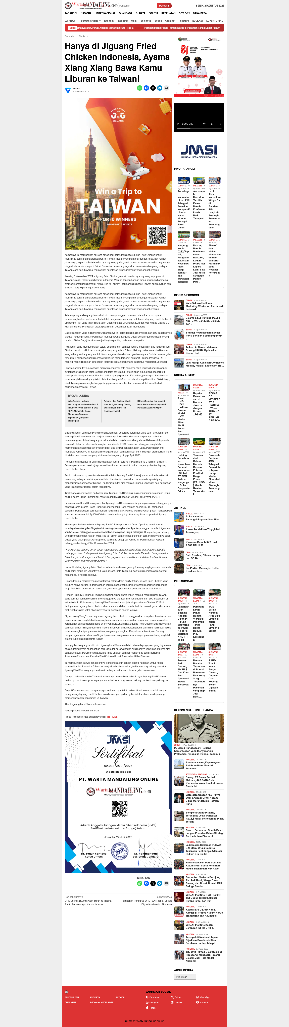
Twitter (178, 997)
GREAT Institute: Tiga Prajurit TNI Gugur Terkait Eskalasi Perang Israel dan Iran (203, 898)
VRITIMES (112, 717)
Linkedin (178, 1002)
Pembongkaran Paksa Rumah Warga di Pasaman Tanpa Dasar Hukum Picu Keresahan (148, 27)
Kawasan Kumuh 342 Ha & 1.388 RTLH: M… (201, 544)
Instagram (154, 1002)
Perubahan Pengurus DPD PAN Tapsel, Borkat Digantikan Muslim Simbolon (146, 900)
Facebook (154, 997)
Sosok (177, 745)
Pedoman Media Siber (101, 1002)
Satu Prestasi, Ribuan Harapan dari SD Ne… (203, 557)
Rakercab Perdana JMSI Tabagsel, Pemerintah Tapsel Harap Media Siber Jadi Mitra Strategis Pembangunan (214, 473)
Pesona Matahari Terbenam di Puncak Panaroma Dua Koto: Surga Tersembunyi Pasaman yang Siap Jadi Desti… (199, 678)
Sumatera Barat (182, 599)
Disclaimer (70, 1002)
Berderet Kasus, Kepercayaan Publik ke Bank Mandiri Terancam (203, 765)
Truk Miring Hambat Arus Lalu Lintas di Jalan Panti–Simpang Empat (214, 618)
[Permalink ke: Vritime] (68, 90)
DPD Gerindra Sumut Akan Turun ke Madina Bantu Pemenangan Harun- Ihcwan (88, 900)
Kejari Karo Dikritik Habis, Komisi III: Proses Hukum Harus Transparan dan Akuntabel (204, 912)
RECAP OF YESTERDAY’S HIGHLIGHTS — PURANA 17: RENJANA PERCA (214, 407)
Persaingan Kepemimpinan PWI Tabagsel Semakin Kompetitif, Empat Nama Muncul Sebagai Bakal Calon (184, 209)
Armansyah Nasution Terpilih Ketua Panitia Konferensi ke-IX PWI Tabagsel (199, 205)
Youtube (204, 1002)
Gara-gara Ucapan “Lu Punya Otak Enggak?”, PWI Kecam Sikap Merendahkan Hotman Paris (203, 800)
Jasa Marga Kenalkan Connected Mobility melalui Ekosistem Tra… (205, 364)
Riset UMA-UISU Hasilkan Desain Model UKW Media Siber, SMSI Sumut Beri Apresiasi (183, 416)
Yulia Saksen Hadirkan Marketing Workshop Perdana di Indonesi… (204, 306)
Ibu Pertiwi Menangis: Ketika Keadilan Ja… (202, 570)
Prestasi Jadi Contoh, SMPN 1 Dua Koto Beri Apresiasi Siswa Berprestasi (183, 674)
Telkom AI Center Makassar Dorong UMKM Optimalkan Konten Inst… (202, 350)
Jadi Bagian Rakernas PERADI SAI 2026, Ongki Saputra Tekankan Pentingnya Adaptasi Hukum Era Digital (204, 850)
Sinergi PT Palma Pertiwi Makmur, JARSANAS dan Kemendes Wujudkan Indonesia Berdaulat (204, 782)
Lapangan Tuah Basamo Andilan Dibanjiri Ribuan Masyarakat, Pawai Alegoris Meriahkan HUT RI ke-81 (183, 623)
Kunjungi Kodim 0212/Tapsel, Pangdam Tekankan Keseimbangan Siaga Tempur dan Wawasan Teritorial (183, 263)
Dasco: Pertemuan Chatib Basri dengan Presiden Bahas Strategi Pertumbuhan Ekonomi (204, 833)
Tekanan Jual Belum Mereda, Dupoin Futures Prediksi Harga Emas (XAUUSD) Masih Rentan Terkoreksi (199, 475)
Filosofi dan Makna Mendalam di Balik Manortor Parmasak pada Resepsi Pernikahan (215, 260)
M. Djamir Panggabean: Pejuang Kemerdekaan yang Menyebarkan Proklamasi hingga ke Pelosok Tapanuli (197, 751)
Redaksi (120, 997)
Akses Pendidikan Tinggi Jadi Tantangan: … (203, 531)
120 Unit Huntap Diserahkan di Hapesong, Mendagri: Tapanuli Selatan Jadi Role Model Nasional (204, 957)
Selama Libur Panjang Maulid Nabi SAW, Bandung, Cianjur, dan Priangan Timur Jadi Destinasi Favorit (117, 406)
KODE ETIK (95, 997)
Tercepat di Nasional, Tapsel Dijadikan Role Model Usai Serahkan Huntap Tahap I (202, 940)
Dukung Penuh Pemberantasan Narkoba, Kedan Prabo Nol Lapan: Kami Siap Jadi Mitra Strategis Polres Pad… (199, 263)
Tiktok (153, 1007)
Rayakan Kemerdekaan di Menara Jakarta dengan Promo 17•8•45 (199, 404)
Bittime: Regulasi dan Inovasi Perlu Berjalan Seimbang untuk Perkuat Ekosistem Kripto (151, 404)
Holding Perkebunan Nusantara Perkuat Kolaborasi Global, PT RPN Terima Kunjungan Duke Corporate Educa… (184, 473)
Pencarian (164, 6)
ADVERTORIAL (192, 774)
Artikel (189, 513)
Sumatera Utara (198, 386)
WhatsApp (205, 997)
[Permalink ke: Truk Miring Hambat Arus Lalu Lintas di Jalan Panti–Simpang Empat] (215, 592)
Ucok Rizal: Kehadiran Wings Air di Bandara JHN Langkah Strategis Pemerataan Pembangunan (215, 209)
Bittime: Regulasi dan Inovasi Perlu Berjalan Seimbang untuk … (204, 335)
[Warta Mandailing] (91, 5)
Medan (181, 392)
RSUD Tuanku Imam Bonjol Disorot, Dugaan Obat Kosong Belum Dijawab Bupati (213, 675)
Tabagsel (182, 186)
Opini (188, 552)
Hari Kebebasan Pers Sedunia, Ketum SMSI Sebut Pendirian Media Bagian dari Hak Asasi (203, 865)
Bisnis (189, 300)
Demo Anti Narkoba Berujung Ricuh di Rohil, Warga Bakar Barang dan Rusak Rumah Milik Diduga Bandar (204, 882)
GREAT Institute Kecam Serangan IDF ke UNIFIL (200, 927)
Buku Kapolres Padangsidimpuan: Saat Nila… (203, 518)
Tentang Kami (72, 997)
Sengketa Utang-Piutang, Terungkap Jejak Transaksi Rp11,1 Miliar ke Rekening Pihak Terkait (205, 817)
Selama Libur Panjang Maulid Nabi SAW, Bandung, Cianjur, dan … (203, 321)
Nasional (190, 760)
